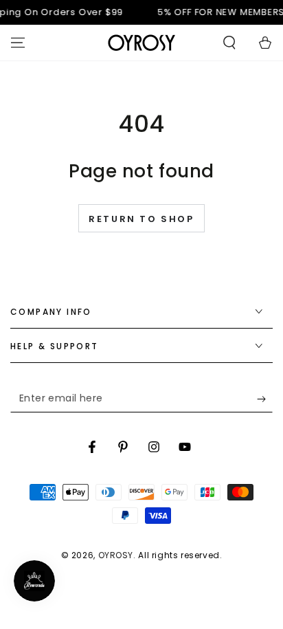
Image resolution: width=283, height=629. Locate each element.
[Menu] (18, 42)
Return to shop (141, 218)
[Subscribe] (265, 399)
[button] (229, 42)
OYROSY (116, 555)
